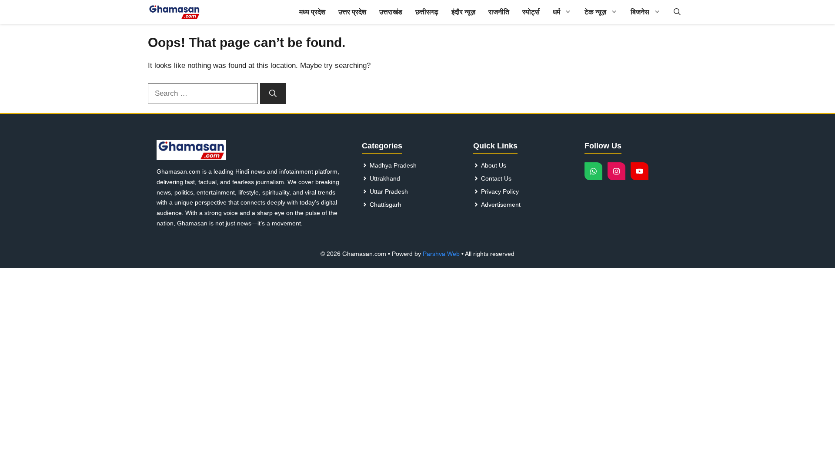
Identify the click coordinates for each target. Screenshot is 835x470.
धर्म (556, 12)
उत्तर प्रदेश (352, 12)
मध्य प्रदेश (312, 12)
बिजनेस (640, 12)
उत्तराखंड (390, 12)
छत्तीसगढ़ (426, 12)
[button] (677, 12)
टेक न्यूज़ (595, 12)
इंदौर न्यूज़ (463, 12)
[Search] (273, 93)
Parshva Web (441, 253)
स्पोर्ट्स (531, 12)
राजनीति (498, 12)
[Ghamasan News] (174, 12)
